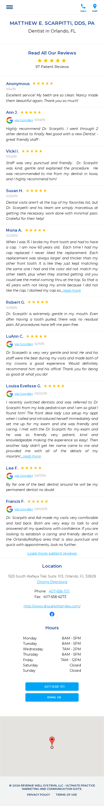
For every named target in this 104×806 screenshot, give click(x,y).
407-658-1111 (59, 591)
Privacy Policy (38, 794)
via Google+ (24, 120)
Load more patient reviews (52, 553)
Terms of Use (66, 794)
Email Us (52, 697)
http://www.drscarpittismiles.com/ (52, 606)
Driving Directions (52, 582)
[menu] (9, 7)
